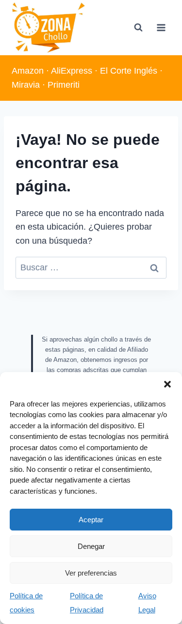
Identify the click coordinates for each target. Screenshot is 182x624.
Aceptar (91, 519)
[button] (167, 384)
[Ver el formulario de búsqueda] (138, 27)
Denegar (91, 546)
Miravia (26, 85)
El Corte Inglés (128, 71)
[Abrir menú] (161, 27)
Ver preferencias (91, 573)
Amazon (28, 71)
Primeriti (64, 85)
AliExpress (71, 71)
